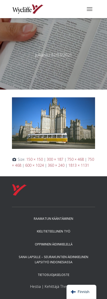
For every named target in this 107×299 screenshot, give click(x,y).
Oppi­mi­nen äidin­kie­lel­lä (53, 244)
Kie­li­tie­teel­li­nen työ (53, 231)
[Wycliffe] (30, 9)
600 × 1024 (34, 165)
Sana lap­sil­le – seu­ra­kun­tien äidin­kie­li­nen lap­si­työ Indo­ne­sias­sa (53, 259)
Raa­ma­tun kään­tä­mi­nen (53, 218)
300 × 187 (55, 159)
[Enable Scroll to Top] (96, 288)
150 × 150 (34, 159)
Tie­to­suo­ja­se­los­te (53, 275)
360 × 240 (56, 165)
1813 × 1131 (78, 165)
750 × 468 (75, 159)
